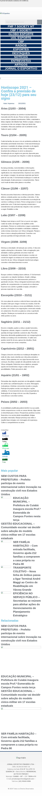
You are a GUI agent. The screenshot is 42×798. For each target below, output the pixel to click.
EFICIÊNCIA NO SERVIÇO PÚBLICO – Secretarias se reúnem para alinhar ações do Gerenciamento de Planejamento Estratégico (27, 604)
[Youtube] (28, 3)
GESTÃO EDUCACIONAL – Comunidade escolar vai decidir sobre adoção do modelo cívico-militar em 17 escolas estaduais (20, 531)
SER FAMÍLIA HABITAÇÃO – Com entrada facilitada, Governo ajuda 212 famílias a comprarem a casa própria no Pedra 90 (26, 553)
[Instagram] (7, 3)
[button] (21, 72)
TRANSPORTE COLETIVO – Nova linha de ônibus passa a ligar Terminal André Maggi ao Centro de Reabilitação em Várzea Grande (26, 578)
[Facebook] (18, 3)
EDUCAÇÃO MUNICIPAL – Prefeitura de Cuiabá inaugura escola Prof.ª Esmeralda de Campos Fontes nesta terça (27, 508)
